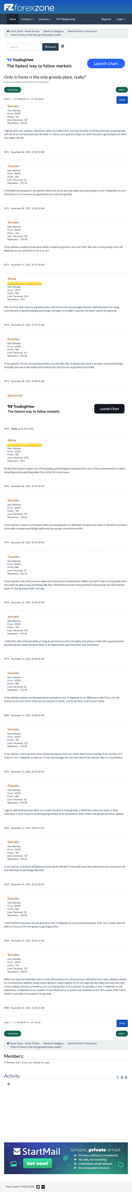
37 (15, 99)
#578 (7, 602)
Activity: (12, 1076)
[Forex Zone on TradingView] (42, 1186)
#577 (7, 542)
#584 (7, 940)
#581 (7, 771)
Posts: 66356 (14, 173)
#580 (7, 715)
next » (121, 89)
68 (32, 99)
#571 (7, 152)
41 (27, 99)
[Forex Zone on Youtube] (37, 1186)
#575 (7, 381)
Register (106, 19)
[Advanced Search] (62, 46)
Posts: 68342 (14, 113)
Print (122, 99)
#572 (7, 208)
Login (120, 19)
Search (52, 46)
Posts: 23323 (14, 290)
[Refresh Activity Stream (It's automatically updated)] (122, 1076)
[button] (122, 100)
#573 (7, 265)
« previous (12, 89)
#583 (7, 884)
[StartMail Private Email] (66, 1157)
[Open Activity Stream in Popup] (117, 1076)
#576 (7, 429)
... (13, 99)
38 (18, 99)
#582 (7, 828)
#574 (7, 325)
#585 (7, 1008)
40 (25, 99)
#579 (7, 659)
